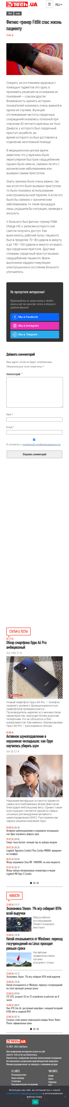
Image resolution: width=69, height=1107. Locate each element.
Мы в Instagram (28, 325)
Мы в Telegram (27, 334)
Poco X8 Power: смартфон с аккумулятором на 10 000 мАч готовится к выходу (32, 1001)
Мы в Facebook (28, 317)
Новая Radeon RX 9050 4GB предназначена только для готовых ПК (32, 978)
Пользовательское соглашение (24, 1084)
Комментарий (14, 374)
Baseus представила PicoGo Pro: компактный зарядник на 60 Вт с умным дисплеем (33, 1021)
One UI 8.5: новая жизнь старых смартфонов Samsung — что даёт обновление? (34, 832)
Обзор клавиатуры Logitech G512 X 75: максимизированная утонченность (24, 844)
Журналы (52, 1082)
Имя (9, 414)
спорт (18, 13)
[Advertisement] (34, 515)
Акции (50, 1075)
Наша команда (17, 1078)
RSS (50, 1085)
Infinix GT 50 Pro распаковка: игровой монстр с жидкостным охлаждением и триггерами (29, 855)
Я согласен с (33, 444)
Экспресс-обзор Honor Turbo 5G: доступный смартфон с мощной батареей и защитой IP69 (33, 990)
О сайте (15, 1071)
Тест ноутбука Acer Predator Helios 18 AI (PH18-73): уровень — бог (30, 878)
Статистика (16, 1081)
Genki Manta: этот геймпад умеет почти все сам (29, 1011)
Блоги (50, 1078)
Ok (35, 1102)
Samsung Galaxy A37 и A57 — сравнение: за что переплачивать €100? (30, 867)
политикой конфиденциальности (41, 444)
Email (10, 427)
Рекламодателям (18, 1074)
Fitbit (10, 13)
